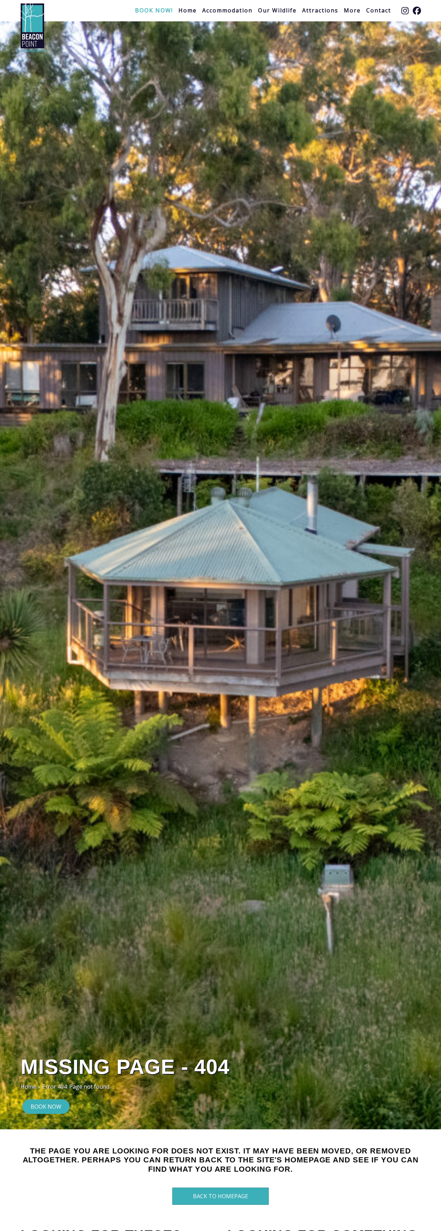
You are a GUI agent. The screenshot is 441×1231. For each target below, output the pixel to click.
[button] (404, 10)
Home (28, 1086)
